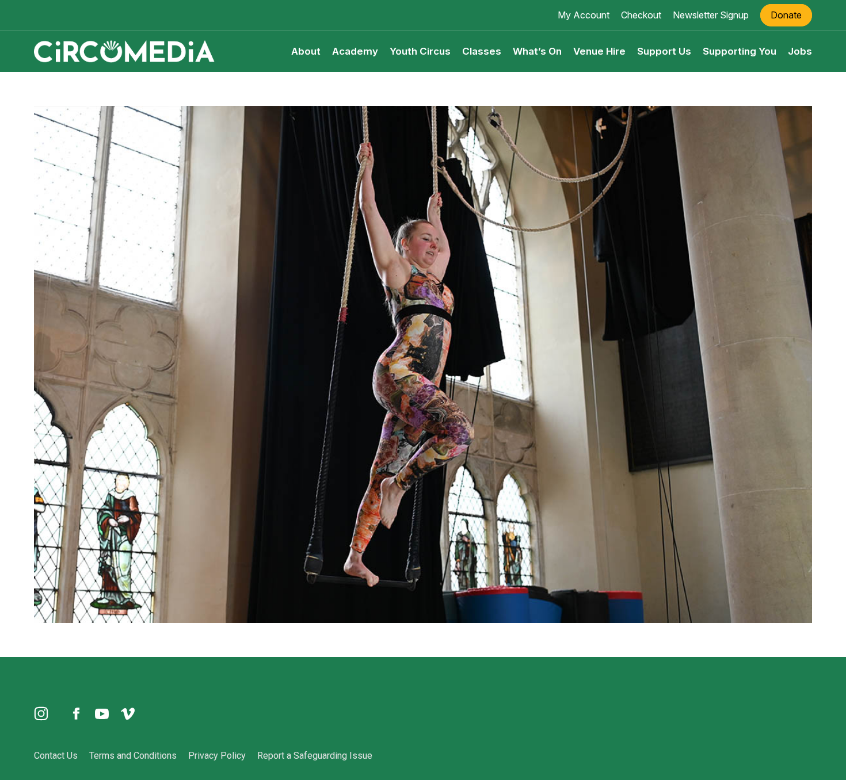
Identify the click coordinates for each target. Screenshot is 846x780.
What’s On (537, 51)
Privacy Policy (217, 755)
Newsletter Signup (711, 15)
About (306, 51)
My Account (583, 15)
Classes (481, 51)
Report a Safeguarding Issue (314, 755)
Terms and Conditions (133, 755)
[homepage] (124, 50)
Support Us (664, 51)
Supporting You (739, 51)
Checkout (641, 15)
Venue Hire (599, 51)
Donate (786, 15)
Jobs (800, 51)
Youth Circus (420, 51)
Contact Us (56, 755)
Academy (355, 51)
